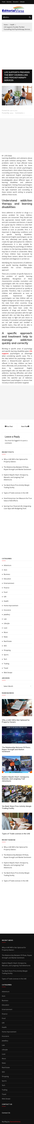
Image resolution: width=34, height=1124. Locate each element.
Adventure (7, 565)
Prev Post (9, 426)
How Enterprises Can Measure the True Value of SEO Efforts (18, 499)
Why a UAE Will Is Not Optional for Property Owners (16, 460)
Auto (5, 570)
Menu (6, 17)
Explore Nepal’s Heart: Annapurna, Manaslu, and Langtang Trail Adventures (16, 477)
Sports (6, 654)
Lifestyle (22, 1)
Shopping (7, 650)
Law (5, 619)
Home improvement (11, 605)
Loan (5, 628)
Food (5, 592)
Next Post (24, 426)
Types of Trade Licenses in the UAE (16, 493)
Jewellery (7, 614)
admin (11, 113)
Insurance (7, 610)
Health (6, 601)
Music (6, 632)
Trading (6, 663)
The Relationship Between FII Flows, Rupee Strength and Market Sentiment (17, 468)
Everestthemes (15, 1122)
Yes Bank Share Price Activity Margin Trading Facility (16, 486)
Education (16, 1)
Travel (3, 1)
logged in (17, 440)
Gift (5, 596)
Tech (5, 659)
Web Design (8, 672)
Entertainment (9, 583)
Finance (6, 587)
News (6, 637)
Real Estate (8, 641)
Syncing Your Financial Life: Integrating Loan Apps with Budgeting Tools (17, 507)
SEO (5, 646)
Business (9, 1)
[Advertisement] (17, 49)
